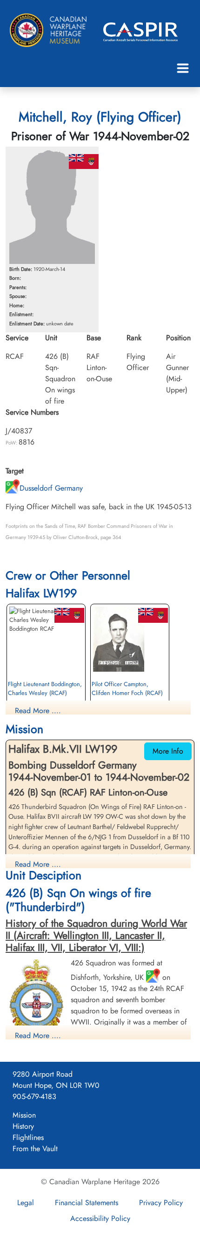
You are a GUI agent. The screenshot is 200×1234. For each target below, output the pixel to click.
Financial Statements (86, 1202)
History (23, 1126)
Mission (24, 1115)
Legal (25, 1202)
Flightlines (28, 1137)
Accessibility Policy (100, 1218)
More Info (168, 751)
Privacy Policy (161, 1202)
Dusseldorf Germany (51, 488)
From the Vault (35, 1148)
